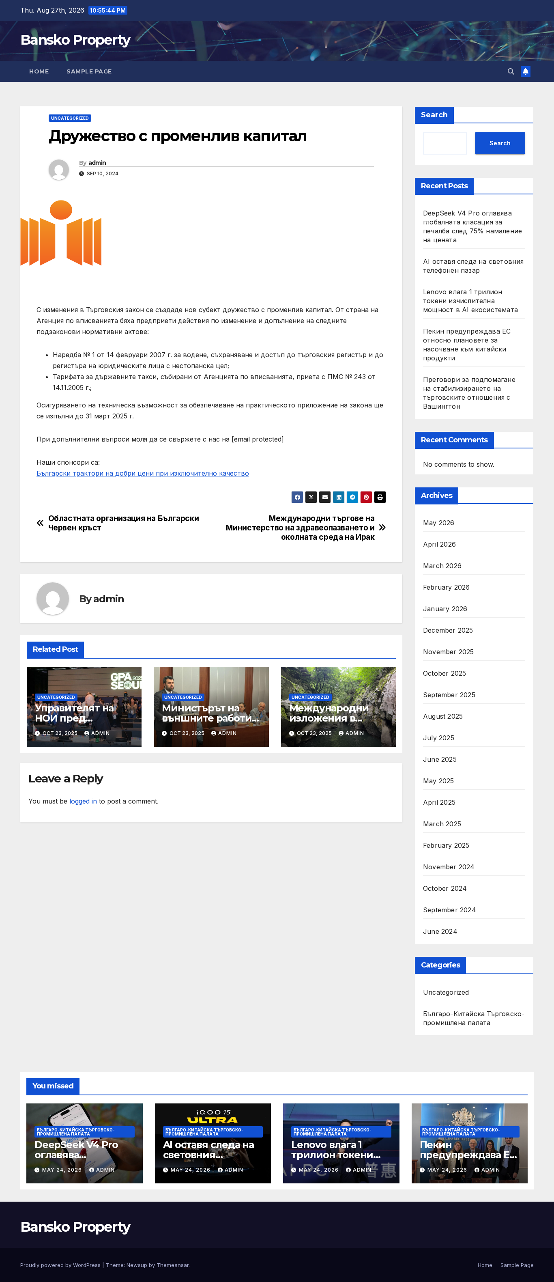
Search (434, 114)
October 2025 (444, 673)
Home (39, 71)
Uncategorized (70, 118)
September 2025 (449, 695)
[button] (511, 71)
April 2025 (439, 802)
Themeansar (173, 1265)
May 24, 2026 (63, 1170)
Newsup (137, 1265)
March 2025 (442, 824)
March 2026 (442, 566)
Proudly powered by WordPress (61, 1265)
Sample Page (89, 71)
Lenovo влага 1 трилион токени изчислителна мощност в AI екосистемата (470, 301)
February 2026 (446, 587)
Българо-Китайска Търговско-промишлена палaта (473, 1018)
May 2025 (438, 781)
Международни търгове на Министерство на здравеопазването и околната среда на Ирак (300, 528)
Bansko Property (75, 39)
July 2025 (438, 738)
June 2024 (440, 931)
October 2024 (445, 888)
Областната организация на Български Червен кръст (123, 523)
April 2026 (439, 544)
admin (97, 162)
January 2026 (445, 609)
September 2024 (449, 910)
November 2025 (448, 652)
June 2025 (440, 759)
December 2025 (448, 630)
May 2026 (439, 523)
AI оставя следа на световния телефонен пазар (208, 1155)
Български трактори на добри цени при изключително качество (143, 473)
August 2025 (443, 716)
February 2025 (446, 845)
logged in (83, 801)
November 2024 (449, 867)
